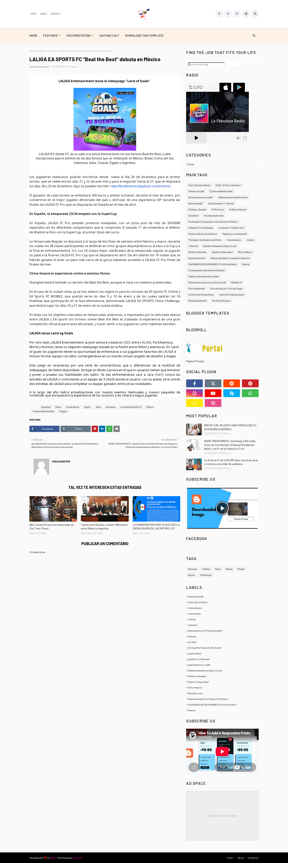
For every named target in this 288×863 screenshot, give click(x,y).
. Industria (193, 246)
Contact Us (253, 857)
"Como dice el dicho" (222, 602)
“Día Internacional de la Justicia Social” (207, 282)
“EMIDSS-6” (236, 282)
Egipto (87, 407)
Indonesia (110, 407)
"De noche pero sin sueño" (200, 197)
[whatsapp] (250, 393)
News (43, 13)
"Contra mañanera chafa (221, 191)
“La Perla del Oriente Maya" (201, 294)
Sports (191, 575)
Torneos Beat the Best (43, 411)
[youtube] (213, 393)
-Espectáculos (233, 239)
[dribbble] (213, 403)
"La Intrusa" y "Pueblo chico (231, 227)
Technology (205, 575)
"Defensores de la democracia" (233, 197)
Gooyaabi (77, 857)
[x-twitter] (228, 13)
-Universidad (222, 613)
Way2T (53, 857)
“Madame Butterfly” (197, 300)
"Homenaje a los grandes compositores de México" (213, 221)
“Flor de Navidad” (196, 288)
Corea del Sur (72, 407)
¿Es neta (222, 642)
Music (218, 568)
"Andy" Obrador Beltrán (199, 185)
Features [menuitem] (50, 35)
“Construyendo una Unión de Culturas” (206, 270)
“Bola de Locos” (222, 693)
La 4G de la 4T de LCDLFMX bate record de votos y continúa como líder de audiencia (231, 462)
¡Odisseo (222, 636)
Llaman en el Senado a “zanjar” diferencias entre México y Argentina (104, 526)
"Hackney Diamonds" (214, 215)
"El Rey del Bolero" (238, 209)
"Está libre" (193, 215)
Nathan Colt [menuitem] (109, 35)
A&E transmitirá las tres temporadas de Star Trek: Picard (51, 526)
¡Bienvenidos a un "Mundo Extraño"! (222, 630)
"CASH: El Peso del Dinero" (228, 185)
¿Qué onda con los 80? (222, 664)
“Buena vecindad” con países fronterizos (230, 258)
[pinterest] (246, 13)
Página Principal (37, 50)
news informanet (39, 66)
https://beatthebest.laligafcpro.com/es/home (141, 186)
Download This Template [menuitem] (144, 35)
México (150, 407)
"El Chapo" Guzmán (197, 209)
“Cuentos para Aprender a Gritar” (203, 276)
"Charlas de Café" (196, 191)
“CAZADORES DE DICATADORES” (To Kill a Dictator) (212, 264)
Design (222, 164)
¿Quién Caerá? (222, 653)
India (98, 407)
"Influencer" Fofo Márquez (200, 227)
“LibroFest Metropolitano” (232, 294)
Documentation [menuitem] (79, 35)
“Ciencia (245, 264)
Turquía (51, 50)
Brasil (58, 407)
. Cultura (250, 239)
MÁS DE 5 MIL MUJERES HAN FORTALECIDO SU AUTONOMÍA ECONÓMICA (230, 427)
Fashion (206, 568)
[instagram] (237, 13)
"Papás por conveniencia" (234, 233)
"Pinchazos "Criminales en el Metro (205, 239)
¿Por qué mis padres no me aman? (222, 647)
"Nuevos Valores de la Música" (202, 233)
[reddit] (231, 383)
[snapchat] (194, 403)
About (241, 857)
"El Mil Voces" (217, 209)
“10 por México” (245, 252)
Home (33, 13)
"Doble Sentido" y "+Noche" (221, 203)
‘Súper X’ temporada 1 (222, 252)
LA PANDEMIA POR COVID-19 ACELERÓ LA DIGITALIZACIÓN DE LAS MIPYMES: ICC (156, 526)
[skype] (255, 13)
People (241, 568)
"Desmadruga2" (195, 203)
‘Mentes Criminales (197, 252)
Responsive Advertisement (222, 815)
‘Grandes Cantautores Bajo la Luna (219, 246)
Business (192, 568)
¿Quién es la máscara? (222, 659)
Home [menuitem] (33, 35)
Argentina (46, 407)
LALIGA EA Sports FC (130, 407)
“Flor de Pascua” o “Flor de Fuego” (226, 288)
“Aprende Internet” (197, 258)
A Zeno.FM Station (196, 145)
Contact (56, 13)
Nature (229, 568)
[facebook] (219, 13)
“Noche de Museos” (221, 300)
